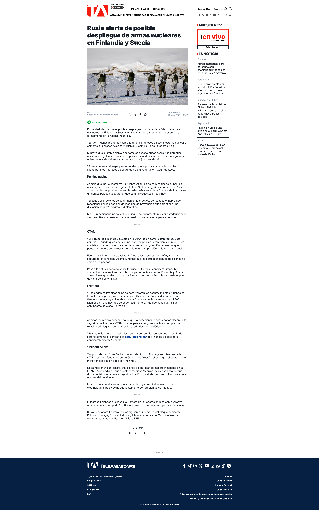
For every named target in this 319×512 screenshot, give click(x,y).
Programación (154, 15)
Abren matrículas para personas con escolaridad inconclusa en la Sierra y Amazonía (211, 68)
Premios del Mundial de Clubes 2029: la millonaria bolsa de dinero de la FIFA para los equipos (212, 110)
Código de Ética (224, 480)
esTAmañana (159, 9)
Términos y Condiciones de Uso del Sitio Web (210, 498)
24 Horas (179, 15)
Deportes (128, 15)
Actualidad (116, 15)
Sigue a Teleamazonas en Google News (105, 476)
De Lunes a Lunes (140, 9)
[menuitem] (116, 15)
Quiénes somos (224, 489)
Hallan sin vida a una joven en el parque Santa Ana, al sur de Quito (212, 131)
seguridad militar (136, 336)
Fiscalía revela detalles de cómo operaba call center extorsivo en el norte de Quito (211, 149)
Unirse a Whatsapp (99, 122)
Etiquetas (227, 476)
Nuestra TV (210, 25)
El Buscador (93, 489)
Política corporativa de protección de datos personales (206, 494)
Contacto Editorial (223, 485)
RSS (89, 494)
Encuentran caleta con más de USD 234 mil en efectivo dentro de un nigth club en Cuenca (211, 88)
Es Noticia (209, 54)
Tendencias (140, 15)
